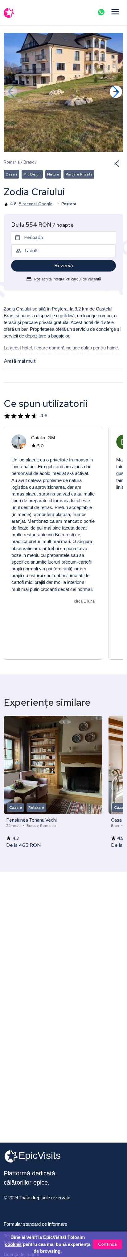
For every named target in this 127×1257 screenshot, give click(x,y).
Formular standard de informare (35, 1224)
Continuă (107, 1244)
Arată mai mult (20, 361)
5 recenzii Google (35, 203)
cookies (13, 1244)
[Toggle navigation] (115, 12)
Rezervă (63, 265)
